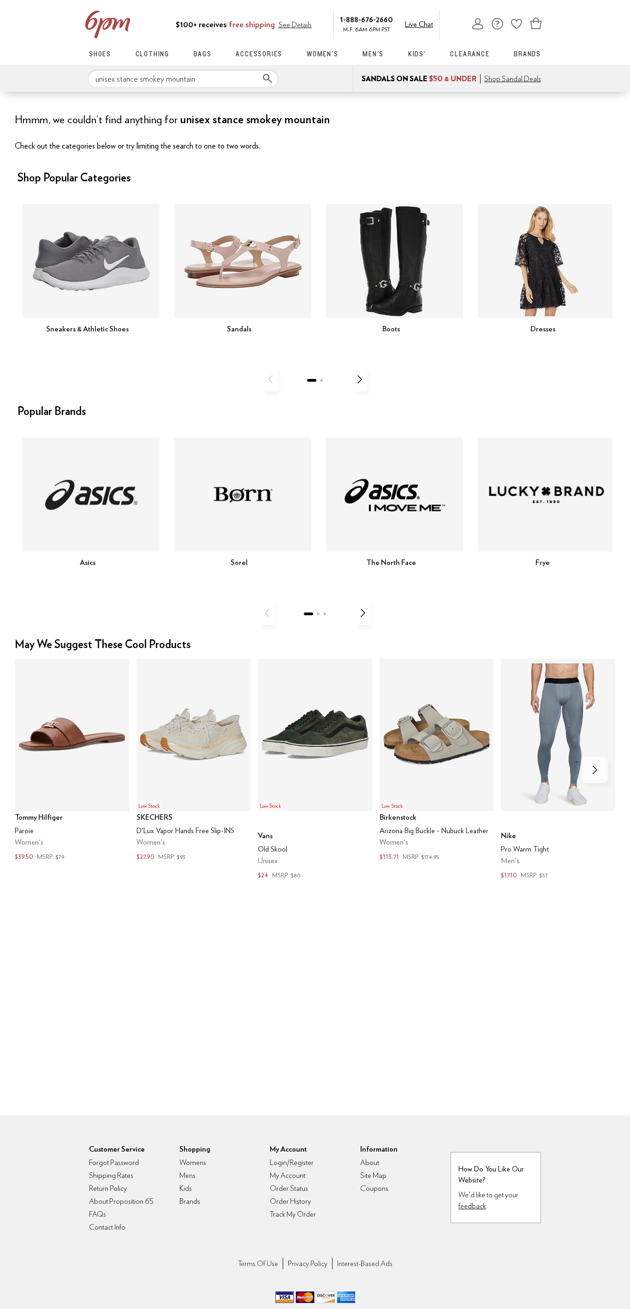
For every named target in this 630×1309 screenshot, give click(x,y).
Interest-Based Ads (364, 1263)
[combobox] (183, 79)
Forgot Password (114, 1162)
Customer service (497, 23)
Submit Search (267, 78)
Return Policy (108, 1188)
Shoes (100, 53)
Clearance (469, 53)
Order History (290, 1201)
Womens (192, 1162)
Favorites (516, 23)
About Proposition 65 (121, 1201)
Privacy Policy (307, 1263)
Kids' (417, 53)
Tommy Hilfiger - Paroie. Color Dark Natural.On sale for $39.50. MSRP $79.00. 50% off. (72, 761)
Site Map (373, 1175)
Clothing (152, 53)
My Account (477, 23)
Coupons (374, 1188)
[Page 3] (324, 613)
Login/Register (292, 1162)
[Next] (359, 379)
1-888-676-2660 (366, 19)
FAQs (97, 1214)
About (369, 1162)
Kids (185, 1188)
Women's (323, 53)
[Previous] (270, 379)
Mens (187, 1175)
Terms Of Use (258, 1263)
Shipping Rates (111, 1175)
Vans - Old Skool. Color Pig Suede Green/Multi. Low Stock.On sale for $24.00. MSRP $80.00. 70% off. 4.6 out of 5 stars (315, 770)
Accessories (259, 53)
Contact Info (107, 1227)
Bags (203, 53)
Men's (373, 53)
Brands (527, 53)
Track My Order (293, 1214)
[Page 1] (311, 380)
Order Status (289, 1188)
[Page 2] (321, 380)
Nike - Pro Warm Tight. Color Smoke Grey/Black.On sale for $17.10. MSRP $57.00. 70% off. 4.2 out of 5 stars (558, 770)
